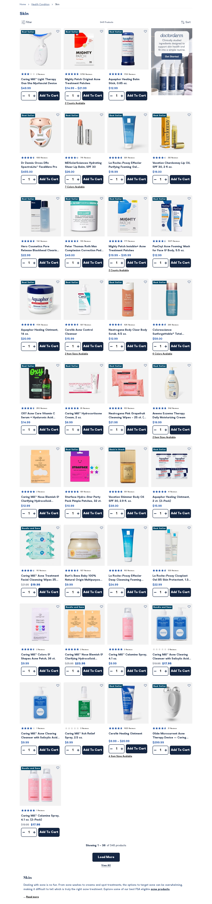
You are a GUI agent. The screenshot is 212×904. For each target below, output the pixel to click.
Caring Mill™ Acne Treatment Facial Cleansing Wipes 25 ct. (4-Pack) (40, 578)
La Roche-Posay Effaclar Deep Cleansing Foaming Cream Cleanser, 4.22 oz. (125, 578)
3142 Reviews (173, 408)
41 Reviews (172, 492)
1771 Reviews (129, 241)
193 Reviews (129, 570)
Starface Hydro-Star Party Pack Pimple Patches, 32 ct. (83, 498)
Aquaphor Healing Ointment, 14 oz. (39, 331)
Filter (29, 22)
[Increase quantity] (34, 96)
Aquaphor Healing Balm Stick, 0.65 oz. (124, 81)
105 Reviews (129, 408)
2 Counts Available (75, 103)
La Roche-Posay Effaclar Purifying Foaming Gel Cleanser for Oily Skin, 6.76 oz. (127, 165)
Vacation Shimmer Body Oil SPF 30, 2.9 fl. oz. (126, 498)
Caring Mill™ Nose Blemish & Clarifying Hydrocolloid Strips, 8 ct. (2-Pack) (84, 657)
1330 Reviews (42, 158)
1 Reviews (40, 728)
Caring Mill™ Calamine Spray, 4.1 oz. (128, 656)
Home (23, 4)
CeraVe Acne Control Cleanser (79, 331)
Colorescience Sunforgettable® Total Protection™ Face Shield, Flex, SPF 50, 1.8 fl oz (169, 332)
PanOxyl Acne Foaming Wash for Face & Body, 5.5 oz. (171, 248)
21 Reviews (172, 728)
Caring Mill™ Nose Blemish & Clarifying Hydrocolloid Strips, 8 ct (40, 499)
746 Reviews (41, 241)
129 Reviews (85, 492)
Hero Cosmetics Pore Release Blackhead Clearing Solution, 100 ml (39, 248)
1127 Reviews (85, 570)
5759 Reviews (86, 74)
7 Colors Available (75, 187)
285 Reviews (41, 408)
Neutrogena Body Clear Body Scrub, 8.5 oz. (128, 331)
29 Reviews (85, 408)
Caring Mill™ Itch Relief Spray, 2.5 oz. (80, 735)
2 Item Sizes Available (76, 353)
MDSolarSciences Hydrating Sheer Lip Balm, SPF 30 (83, 164)
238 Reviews (173, 325)
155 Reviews (85, 241)
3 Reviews (128, 649)
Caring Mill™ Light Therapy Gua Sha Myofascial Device (39, 81)
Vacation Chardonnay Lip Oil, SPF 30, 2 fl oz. (171, 164)
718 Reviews (85, 158)
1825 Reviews (129, 728)
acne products (160, 889)
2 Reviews (40, 74)
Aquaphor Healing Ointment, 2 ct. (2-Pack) (171, 498)
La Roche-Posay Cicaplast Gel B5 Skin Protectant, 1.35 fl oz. (171, 578)
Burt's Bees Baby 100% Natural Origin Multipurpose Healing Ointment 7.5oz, (83, 578)
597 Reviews (85, 325)
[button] (40, 49)
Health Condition (40, 4)
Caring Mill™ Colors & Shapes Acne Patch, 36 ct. (38, 656)
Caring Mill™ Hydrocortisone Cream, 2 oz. (83, 415)
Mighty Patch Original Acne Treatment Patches (82, 81)
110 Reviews (41, 570)
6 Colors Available (162, 353)
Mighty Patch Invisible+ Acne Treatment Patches (127, 248)
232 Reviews (173, 158)
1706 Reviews (129, 74)
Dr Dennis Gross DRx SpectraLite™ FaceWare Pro (39, 164)
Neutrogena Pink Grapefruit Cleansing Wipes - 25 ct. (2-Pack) (128, 415)
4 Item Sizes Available (120, 756)
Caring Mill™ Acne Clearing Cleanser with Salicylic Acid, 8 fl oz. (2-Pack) (171, 657)
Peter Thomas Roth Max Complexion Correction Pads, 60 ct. (84, 248)
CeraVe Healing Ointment (125, 733)
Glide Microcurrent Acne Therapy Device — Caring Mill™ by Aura (169, 736)
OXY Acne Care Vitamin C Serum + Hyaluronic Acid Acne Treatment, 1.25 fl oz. (38, 415)
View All (106, 865)
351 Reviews (129, 492)
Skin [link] (57, 4)
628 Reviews (129, 325)
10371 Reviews (174, 241)
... (31, 897)
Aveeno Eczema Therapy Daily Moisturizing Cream (169, 415)
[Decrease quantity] (23, 96)
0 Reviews (172, 649)
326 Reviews (129, 158)
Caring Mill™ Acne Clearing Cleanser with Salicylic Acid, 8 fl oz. (39, 736)
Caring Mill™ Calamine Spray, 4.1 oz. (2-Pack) (40, 817)
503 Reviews (173, 570)
